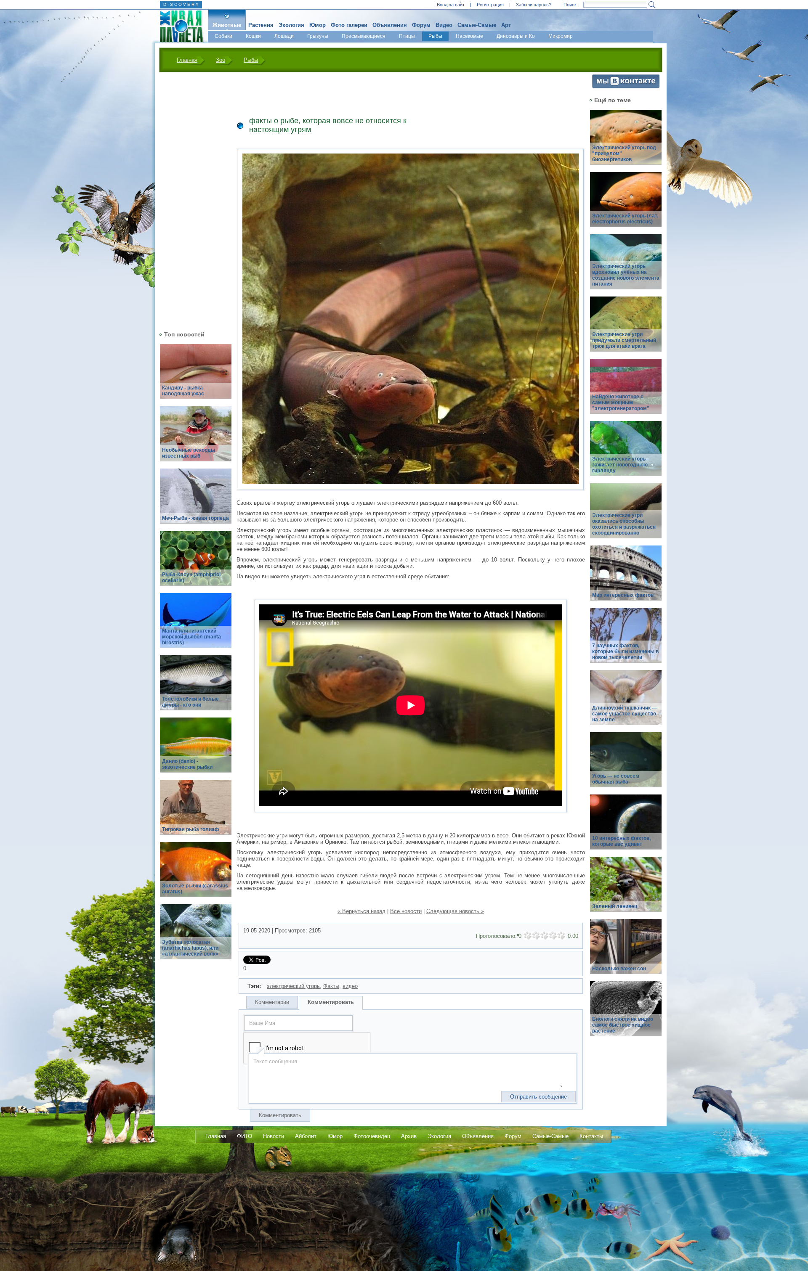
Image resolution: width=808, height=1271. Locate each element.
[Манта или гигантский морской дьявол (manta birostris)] (195, 625)
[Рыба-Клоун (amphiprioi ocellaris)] (195, 563)
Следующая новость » (455, 911)
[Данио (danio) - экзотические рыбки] (195, 750)
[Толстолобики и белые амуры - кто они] (195, 687)
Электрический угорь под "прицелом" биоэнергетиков (624, 153)
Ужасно (528, 936)
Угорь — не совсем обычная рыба (615, 779)
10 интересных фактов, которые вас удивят (621, 841)
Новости (273, 1136)
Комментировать (331, 1002)
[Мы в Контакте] (625, 86)
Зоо (220, 60)
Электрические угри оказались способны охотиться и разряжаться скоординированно (624, 524)
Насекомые (469, 36)
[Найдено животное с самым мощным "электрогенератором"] (626, 391)
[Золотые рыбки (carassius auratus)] (195, 874)
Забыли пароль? (533, 4)
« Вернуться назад (361, 911)
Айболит (305, 1136)
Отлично (561, 936)
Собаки (223, 36)
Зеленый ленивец (614, 906)
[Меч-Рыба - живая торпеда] (195, 501)
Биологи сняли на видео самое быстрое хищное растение (622, 1025)
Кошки (253, 36)
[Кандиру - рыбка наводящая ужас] (195, 376)
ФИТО (244, 1136)
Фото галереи (349, 25)
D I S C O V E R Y (181, 4)
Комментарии (272, 1002)
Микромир (560, 36)
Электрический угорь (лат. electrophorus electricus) (625, 219)
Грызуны (317, 36)
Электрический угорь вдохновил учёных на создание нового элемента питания (625, 275)
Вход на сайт (451, 4)
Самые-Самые (476, 25)
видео (350, 986)
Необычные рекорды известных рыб (188, 453)
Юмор (317, 25)
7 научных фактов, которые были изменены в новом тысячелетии (625, 651)
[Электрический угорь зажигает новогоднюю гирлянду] (626, 453)
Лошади (284, 36)
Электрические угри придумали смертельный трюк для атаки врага (624, 340)
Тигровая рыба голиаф (190, 829)
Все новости (406, 911)
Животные (227, 25)
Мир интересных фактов (623, 595)
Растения (261, 25)
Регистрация (490, 4)
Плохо (536, 936)
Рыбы (435, 36)
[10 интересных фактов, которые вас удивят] (626, 826)
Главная (187, 60)
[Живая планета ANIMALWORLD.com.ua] (178, 26)
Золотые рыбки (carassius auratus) (195, 889)
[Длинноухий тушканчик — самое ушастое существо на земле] (626, 702)
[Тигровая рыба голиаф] (195, 812)
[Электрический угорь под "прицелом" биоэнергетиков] (626, 142)
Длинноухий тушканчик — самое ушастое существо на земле (624, 714)
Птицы (407, 36)
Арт (506, 25)
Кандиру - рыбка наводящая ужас (183, 391)
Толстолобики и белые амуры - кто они (190, 702)
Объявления (389, 25)
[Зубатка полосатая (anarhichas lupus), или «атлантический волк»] (195, 936)
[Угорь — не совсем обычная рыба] (626, 764)
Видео (444, 25)
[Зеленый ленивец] (626, 889)
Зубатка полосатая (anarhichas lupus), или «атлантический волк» (190, 948)
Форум (421, 25)
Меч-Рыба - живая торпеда (195, 518)
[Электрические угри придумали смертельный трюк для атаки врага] (626, 329)
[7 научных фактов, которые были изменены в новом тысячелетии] (626, 640)
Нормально (544, 936)
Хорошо (553, 936)
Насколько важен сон (619, 969)
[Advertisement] (190, 200)
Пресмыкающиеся (363, 36)
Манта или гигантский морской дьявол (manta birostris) (191, 637)
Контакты (591, 1136)
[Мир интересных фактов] (626, 577)
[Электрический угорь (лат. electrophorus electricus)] (626, 204)
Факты (331, 986)
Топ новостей (184, 334)
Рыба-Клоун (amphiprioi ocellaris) (191, 577)
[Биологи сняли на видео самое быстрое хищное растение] (626, 1013)
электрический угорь (293, 986)
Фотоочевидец (372, 1136)
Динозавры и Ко (516, 36)
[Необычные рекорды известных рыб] (195, 438)
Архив (409, 1136)
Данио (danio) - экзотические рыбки (187, 764)
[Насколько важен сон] (626, 951)
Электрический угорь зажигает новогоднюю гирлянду (620, 465)
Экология (291, 25)
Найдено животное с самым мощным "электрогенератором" (620, 402)
